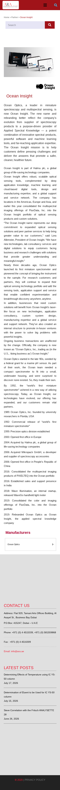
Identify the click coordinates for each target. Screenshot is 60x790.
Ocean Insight (19, 96)
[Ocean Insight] (30, 64)
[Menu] (45, 5)
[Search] (55, 5)
